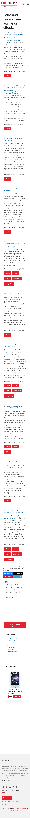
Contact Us (18, 801)
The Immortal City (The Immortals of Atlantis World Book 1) (13, 93)
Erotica (8, 584)
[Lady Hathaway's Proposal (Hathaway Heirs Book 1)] (15, 242)
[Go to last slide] (8, 688)
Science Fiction (11, 647)
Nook (15, 273)
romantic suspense (11, 597)
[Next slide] (22, 688)
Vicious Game (8, 297)
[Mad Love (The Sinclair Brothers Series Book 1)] (15, 407)
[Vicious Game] (15, 294)
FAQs (13, 801)
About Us (4, 801)
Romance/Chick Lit (12, 638)
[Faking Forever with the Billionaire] (15, 189)
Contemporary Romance (15, 582)
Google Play (9, 284)
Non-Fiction (10, 644)
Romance (8, 595)
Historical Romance (18, 584)
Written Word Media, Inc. (19, 808)
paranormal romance (12, 592)
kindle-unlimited (16, 587)
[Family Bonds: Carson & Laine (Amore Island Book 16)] (15, 33)
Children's (10, 653)
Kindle (8, 75)
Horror (9, 655)
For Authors (9, 801)
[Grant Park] (15, 462)
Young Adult (11, 645)
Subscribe (6, 798)
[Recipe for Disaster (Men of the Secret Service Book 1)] (15, 511)
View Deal (17, 697)
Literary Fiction (11, 649)
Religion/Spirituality (12, 651)
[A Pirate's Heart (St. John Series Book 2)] (15, 139)
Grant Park (7, 465)
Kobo (7, 278)
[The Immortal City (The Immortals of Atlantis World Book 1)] (15, 86)
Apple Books (17, 278)
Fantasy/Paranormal (13, 642)
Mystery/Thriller (11, 640)
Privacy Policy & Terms (6, 804)
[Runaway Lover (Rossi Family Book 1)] (15, 345)
